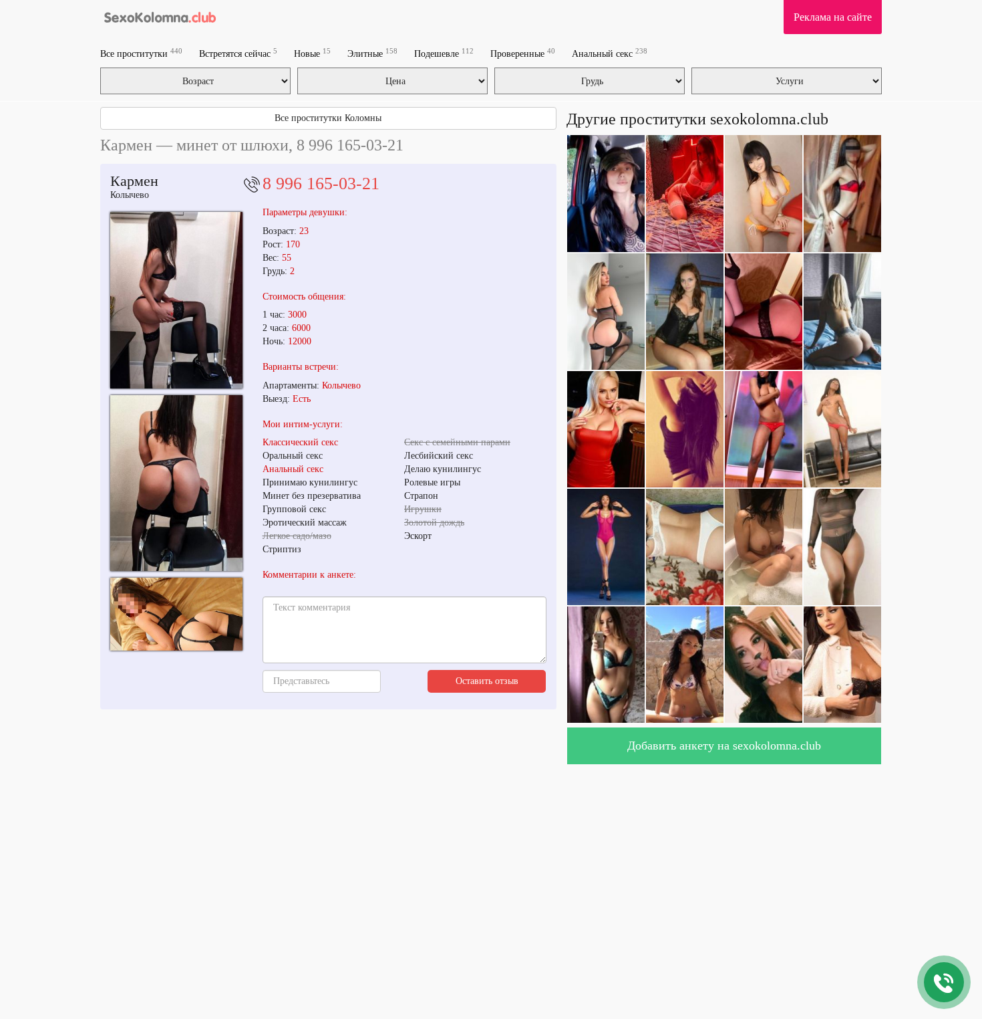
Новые (312, 53)
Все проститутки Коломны (328, 118)
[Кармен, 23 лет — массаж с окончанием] (176, 300)
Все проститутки (141, 53)
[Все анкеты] (159, 16)
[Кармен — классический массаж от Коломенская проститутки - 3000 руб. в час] (176, 614)
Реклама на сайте (833, 17)
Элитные (372, 53)
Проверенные (522, 53)
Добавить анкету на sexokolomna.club (724, 745)
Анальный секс (609, 53)
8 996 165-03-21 (321, 183)
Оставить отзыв (487, 681)
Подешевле (444, 53)
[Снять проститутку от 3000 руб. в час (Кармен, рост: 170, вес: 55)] (176, 483)
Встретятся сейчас (238, 53)
